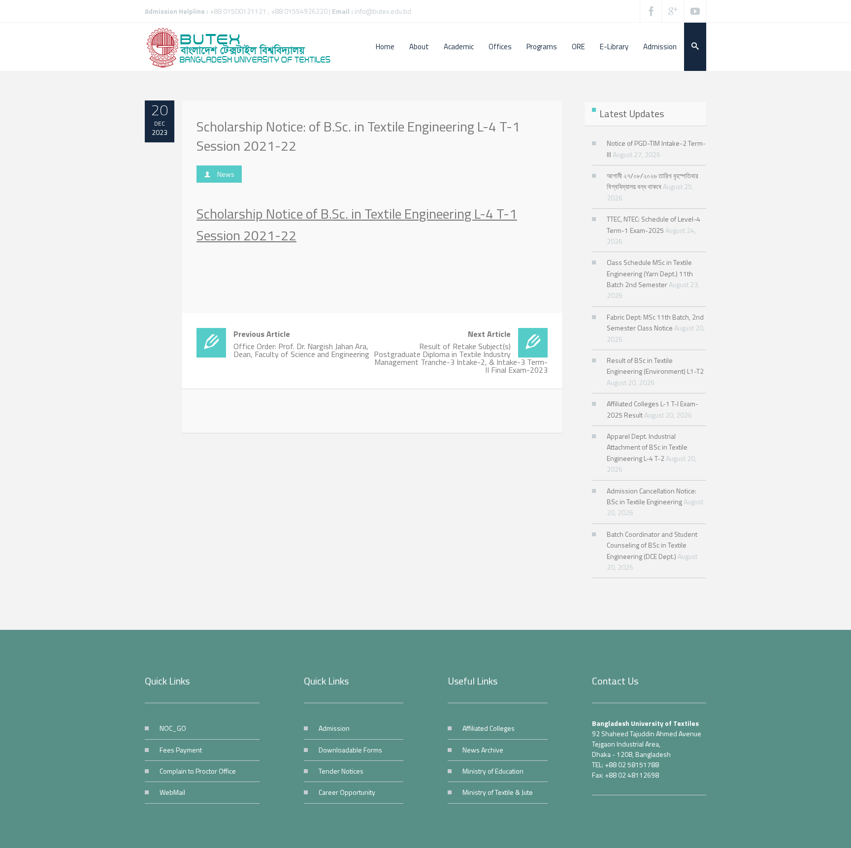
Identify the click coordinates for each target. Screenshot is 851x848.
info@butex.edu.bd (383, 11)
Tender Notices (341, 771)
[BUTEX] (243, 47)
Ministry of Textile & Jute (497, 792)
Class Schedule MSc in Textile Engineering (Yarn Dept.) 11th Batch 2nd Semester (650, 273)
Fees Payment (181, 750)
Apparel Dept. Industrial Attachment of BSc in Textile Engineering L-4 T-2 (647, 447)
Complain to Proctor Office (198, 771)
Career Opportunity (347, 792)
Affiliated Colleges (488, 728)
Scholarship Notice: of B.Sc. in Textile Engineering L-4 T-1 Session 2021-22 (358, 136)
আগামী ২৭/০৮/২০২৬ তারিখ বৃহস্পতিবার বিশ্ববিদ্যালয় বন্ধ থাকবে (652, 181)
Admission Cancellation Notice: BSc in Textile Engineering (651, 496)
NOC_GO (173, 728)
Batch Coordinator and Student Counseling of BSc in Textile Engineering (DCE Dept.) (652, 545)
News (225, 174)
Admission (334, 728)
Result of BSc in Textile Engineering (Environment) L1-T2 (655, 365)
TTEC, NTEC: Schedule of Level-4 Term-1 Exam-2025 (653, 224)
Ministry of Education (493, 771)
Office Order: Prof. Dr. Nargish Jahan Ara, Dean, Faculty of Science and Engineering (301, 344)
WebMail (172, 792)
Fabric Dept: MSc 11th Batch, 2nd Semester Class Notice (655, 322)
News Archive (482, 750)
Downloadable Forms (350, 750)
